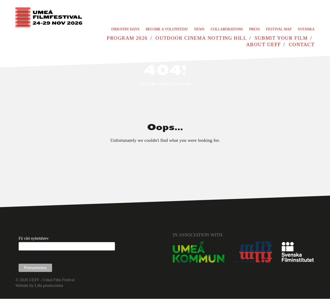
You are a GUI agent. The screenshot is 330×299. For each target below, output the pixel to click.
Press (254, 29)
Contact (302, 44)
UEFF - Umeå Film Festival (52, 280)
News (199, 29)
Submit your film (281, 38)
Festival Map (279, 29)
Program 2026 (127, 38)
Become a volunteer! (167, 29)
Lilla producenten (49, 285)
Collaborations (227, 29)
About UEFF (263, 44)
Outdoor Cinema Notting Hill (201, 38)
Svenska (306, 29)
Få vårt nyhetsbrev (34, 238)
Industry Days (125, 29)
